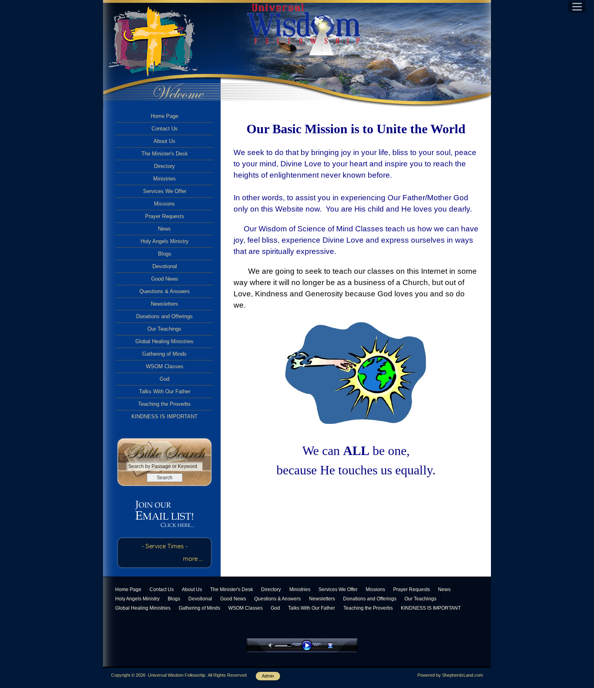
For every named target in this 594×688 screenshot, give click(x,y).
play (309, 645)
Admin (268, 675)
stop (337, 645)
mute (271, 645)
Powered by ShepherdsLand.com (450, 675)
